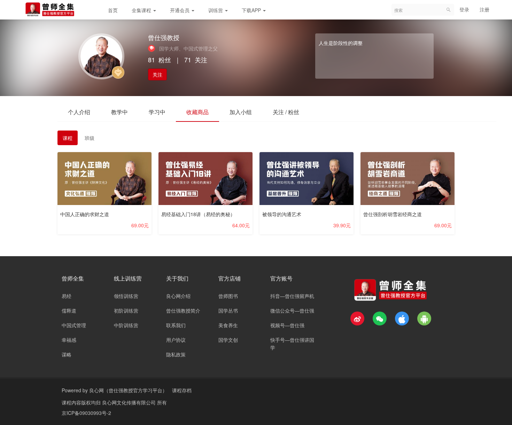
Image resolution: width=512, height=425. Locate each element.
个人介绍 (79, 112)
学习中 (157, 112)
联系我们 (176, 325)
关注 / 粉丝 (286, 112)
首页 (113, 10)
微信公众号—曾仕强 (292, 310)
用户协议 (176, 339)
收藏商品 (197, 112)
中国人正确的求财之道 (84, 214)
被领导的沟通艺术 (281, 214)
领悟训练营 (126, 295)
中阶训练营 (126, 325)
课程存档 (182, 390)
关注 (157, 74)
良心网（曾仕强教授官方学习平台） (128, 390)
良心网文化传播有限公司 (129, 402)
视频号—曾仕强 (287, 325)
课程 (67, 137)
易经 (66, 295)
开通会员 (180, 10)
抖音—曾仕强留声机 (292, 295)
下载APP (252, 10)
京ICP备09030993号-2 (86, 412)
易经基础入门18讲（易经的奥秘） (198, 214)
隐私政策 (176, 354)
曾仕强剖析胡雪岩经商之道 (392, 214)
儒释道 (69, 310)
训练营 (216, 10)
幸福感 (69, 339)
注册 (484, 9)
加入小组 (241, 112)
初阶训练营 (126, 310)
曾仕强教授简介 (183, 310)
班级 (89, 137)
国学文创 (228, 339)
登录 (464, 9)
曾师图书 (228, 295)
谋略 (66, 354)
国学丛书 (228, 310)
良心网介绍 (178, 295)
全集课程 (142, 10)
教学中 (119, 112)
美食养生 (228, 325)
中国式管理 (74, 325)
